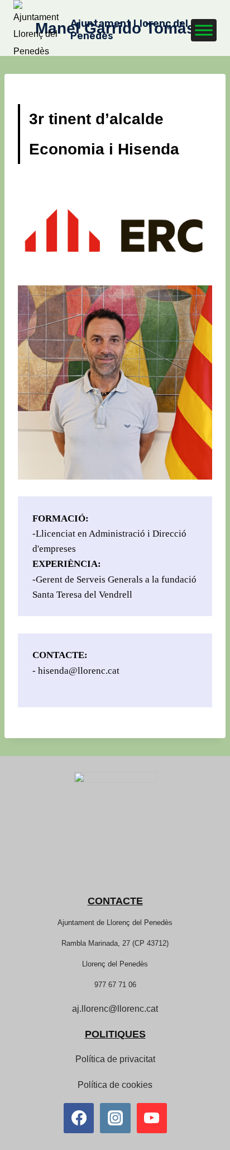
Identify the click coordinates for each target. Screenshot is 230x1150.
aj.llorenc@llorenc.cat (115, 1008)
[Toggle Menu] (204, 30)
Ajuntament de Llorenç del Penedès (115, 922)
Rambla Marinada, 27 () (115, 943)
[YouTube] (152, 1118)
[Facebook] (79, 1118)
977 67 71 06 (115, 984)
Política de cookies (115, 1085)
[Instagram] (115, 1118)
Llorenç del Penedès (115, 964)
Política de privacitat (115, 1059)
